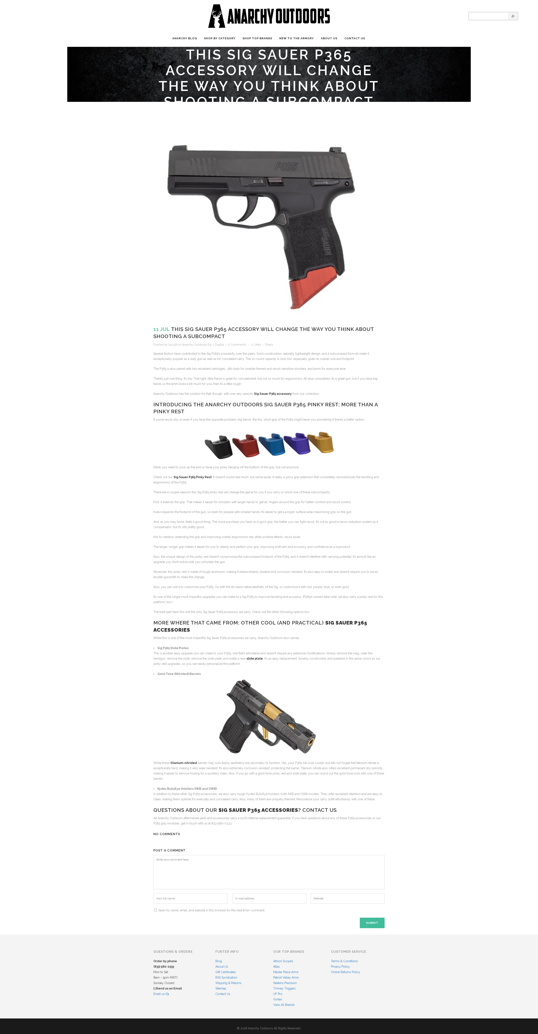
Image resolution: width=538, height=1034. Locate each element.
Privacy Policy (340, 966)
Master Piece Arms (285, 972)
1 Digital (218, 344)
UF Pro (277, 994)
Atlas (276, 966)
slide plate (255, 658)
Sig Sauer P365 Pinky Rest (193, 477)
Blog (218, 961)
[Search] (513, 16)
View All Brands (284, 1004)
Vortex (277, 999)
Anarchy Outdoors (194, 344)
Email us (159, 994)
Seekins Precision (285, 983)
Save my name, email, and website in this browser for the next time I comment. (211, 910)
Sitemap (220, 988)
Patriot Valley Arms (286, 977)
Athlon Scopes (283, 961)
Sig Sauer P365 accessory (273, 393)
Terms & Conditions (344, 961)
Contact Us (222, 994)
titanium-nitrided (183, 763)
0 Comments (237, 344)
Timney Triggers (284, 988)
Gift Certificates (225, 972)
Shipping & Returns (228, 983)
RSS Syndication (226, 977)
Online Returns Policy (345, 972)
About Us (221, 966)
